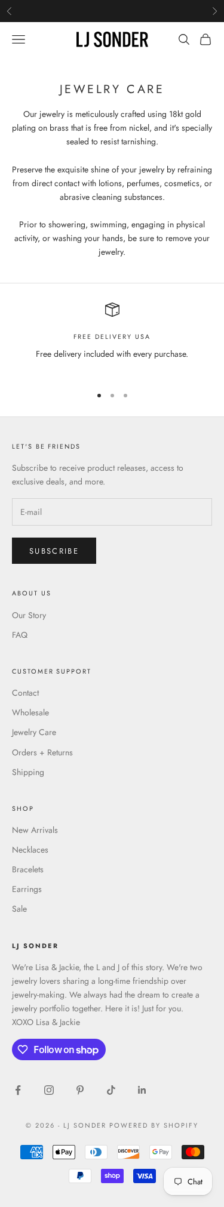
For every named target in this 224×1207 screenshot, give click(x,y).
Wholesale (30, 712)
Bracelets (28, 869)
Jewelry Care (34, 732)
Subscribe (54, 551)
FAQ (19, 635)
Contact (25, 693)
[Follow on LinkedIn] (142, 1090)
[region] (112, 338)
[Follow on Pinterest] (80, 1090)
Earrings (27, 889)
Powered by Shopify (153, 1125)
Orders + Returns (42, 752)
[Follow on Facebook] (18, 1090)
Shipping (28, 772)
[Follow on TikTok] (111, 1090)
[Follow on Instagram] (49, 1090)
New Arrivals (35, 830)
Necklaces (30, 850)
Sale (19, 909)
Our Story (29, 615)
